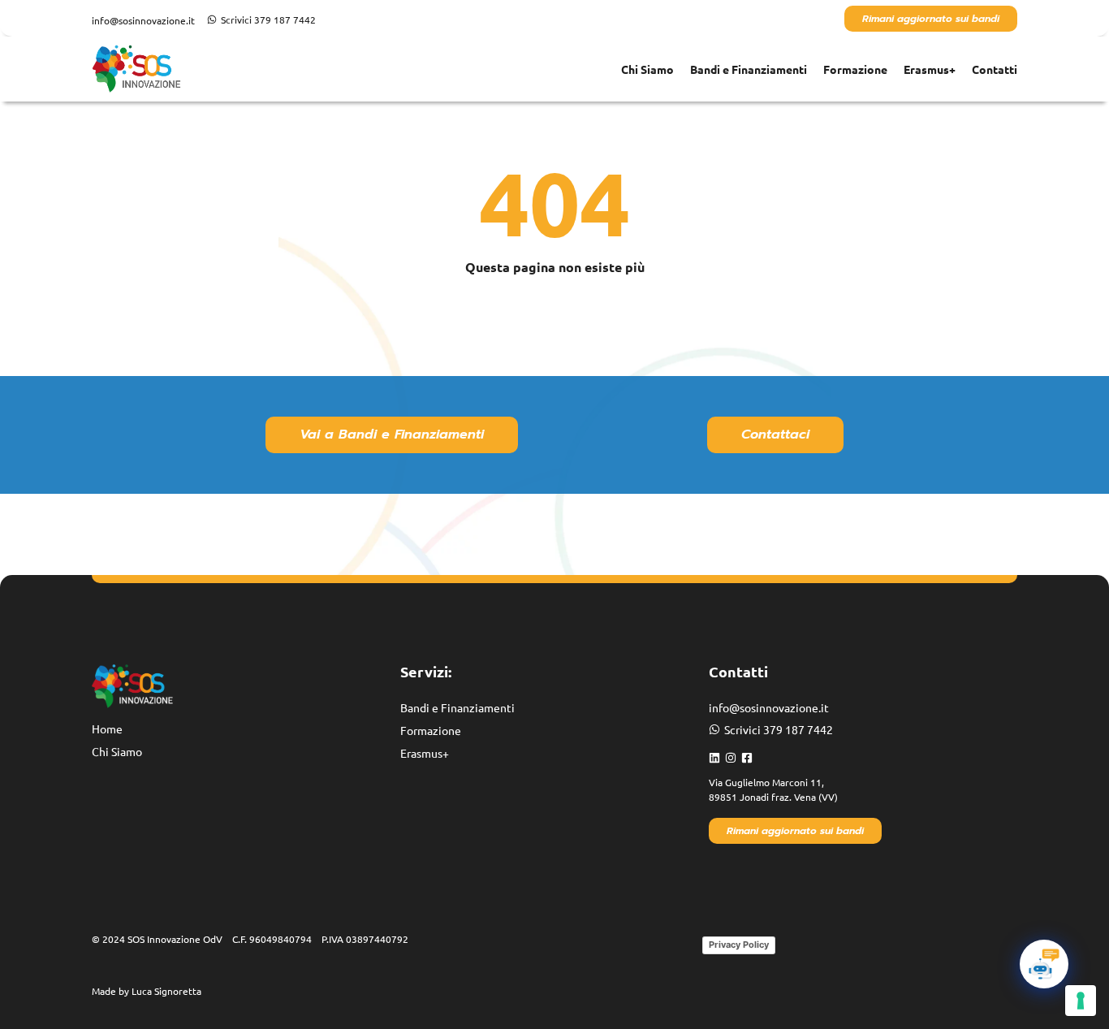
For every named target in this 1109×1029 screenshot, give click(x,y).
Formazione (855, 69)
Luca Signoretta (166, 990)
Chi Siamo (647, 69)
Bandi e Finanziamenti (748, 69)
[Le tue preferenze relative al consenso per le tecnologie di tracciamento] (1080, 1000)
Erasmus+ (930, 69)
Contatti (994, 69)
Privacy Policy (739, 944)
